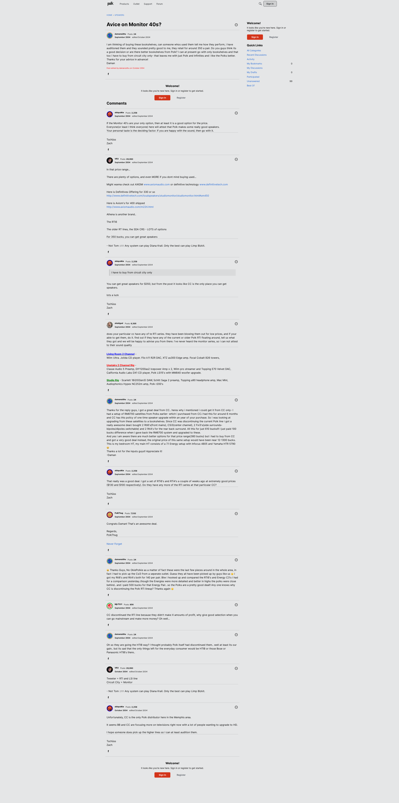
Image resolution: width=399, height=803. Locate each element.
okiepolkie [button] (119, 112)
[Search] (260, 4)
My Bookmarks (269, 63)
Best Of (251, 85)
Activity (251, 59)
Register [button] (181, 97)
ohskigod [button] (119, 323)
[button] (236, 25)
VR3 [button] (117, 159)
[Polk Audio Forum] (110, 3)
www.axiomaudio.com (157, 184)
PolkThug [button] (119, 513)
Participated (253, 76)
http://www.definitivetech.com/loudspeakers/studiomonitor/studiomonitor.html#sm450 (158, 195)
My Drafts (269, 72)
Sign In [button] (162, 97)
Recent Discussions (257, 54)
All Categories (254, 50)
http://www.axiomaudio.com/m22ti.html (130, 206)
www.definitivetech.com (214, 184)
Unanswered (269, 81)
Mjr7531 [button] (118, 604)
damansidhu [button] (120, 34)
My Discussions (254, 68)
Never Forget (114, 543)
